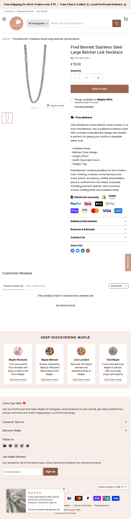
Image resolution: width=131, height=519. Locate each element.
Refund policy (102, 505)
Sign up (50, 471)
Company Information (59, 505)
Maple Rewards (25, 11)
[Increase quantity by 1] (98, 78)
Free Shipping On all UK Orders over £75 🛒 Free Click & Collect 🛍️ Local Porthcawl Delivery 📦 (65, 4)
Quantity (76, 71)
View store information (84, 107)
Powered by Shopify (65, 513)
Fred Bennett (82, 58)
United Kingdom (111, 486)
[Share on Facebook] (72, 251)
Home (6, 38)
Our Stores (41, 11)
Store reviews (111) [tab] (35, 286)
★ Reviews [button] (128, 262)
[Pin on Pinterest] (88, 251)
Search (25, 505)
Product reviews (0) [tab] (13, 286)
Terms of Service (83, 505)
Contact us (9, 11)
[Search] (116, 23)
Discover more (18, 379)
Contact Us (38, 505)
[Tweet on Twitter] (78, 251)
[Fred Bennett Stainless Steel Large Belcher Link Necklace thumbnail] (7, 118)
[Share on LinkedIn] (83, 251)
